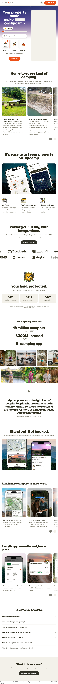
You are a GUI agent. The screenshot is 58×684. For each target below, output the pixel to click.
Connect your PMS (29, 242)
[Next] (54, 139)
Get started (50, 2)
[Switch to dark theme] (41, 2)
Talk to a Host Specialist (29, 673)
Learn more (31, 307)
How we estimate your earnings (14, 53)
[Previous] (50, 139)
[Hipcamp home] (7, 3)
